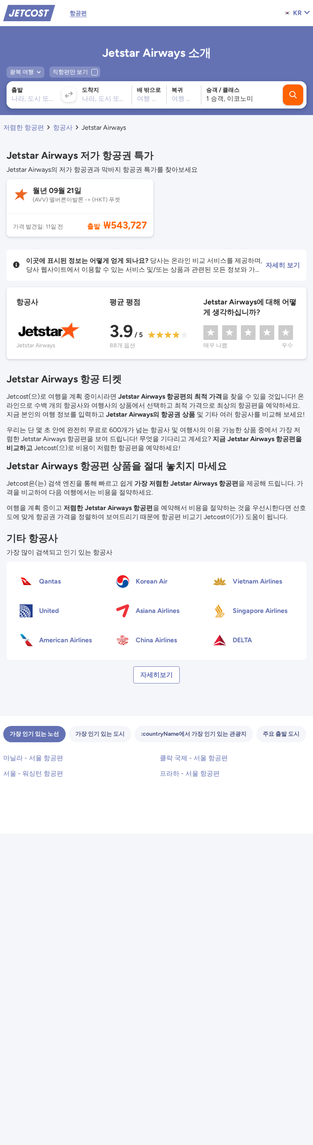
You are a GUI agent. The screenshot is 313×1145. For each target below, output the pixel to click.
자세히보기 (156, 675)
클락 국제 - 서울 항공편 (194, 758)
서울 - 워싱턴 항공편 (33, 773)
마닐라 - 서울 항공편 (33, 758)
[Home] (29, 12)
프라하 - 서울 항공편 (190, 773)
